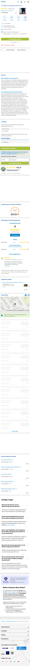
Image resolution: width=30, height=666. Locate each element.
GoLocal (13, 259)
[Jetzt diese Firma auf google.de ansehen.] (14, 249)
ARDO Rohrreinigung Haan (8, 489)
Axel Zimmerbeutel (6, 460)
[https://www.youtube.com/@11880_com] (18, 661)
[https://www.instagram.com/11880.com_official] (6, 661)
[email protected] (11, 525)
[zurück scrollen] (1, 49)
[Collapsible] (27, 505)
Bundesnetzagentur (12, 592)
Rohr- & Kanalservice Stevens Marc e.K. (13, 282)
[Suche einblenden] (17, 2)
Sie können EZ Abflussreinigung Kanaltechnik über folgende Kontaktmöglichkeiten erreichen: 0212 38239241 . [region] (14, 523)
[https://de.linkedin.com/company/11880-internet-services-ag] (14, 661)
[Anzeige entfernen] (29, 661)
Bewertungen (10, 50)
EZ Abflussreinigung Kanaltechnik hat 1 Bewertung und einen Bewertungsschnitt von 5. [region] (14, 551)
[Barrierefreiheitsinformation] (24, 2)
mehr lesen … (7, 266)
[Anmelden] (21, 2)
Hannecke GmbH (5, 474)
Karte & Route (21, 50)
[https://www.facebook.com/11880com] (2, 661)
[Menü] (28, 2)
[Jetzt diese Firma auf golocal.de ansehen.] (14, 242)
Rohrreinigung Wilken (7, 481)
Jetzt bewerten (15, 235)
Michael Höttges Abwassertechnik (10, 467)
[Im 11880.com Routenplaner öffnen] (26, 294)
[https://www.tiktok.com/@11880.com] (10, 661)
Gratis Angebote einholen (15, 39)
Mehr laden (15, 431)
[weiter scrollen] (28, 49)
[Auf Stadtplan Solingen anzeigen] (28, 295)
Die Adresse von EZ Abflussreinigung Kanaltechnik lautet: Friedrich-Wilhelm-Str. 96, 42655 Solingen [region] (14, 510)
